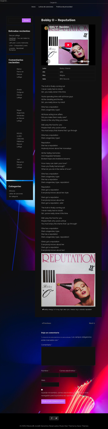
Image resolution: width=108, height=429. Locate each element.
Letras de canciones (46, 7)
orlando (82, 309)
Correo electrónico (67, 371)
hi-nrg (57, 309)
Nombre (45, 371)
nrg (77, 309)
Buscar (26, 20)
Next (91, 323)
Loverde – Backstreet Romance (16, 49)
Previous (47, 323)
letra (64, 309)
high (61, 309)
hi (54, 309)
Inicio (33, 7)
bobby (46, 309)
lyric (68, 309)
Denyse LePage (14, 35)
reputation (88, 309)
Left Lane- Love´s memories (18, 43)
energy (51, 309)
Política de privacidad (64, 7)
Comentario (46, 345)
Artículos (12, 191)
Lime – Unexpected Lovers (18, 45)
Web (43, 380)
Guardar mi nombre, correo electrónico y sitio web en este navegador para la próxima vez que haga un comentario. (64, 394)
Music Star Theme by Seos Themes (73, 426)
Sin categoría (13, 196)
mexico (72, 309)
